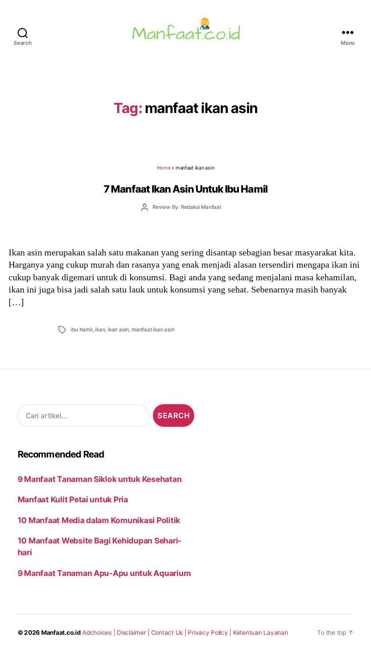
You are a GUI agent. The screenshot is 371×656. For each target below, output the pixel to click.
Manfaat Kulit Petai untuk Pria (73, 499)
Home (164, 168)
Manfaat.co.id (61, 632)
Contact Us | (169, 632)
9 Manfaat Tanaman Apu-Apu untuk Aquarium (104, 573)
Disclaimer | (134, 632)
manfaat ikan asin (153, 329)
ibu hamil (81, 329)
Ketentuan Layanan (260, 632)
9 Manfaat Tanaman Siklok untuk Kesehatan (100, 479)
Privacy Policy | (210, 632)
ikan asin (118, 329)
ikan (100, 329)
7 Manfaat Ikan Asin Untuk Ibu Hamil (185, 189)
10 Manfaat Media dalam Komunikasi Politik (99, 520)
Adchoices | (99, 632)
